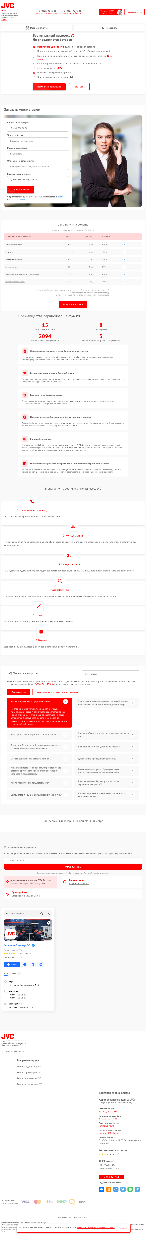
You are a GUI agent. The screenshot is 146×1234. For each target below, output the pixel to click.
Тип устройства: (15, 135)
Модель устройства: (17, 147)
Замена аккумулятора (13, 259)
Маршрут (14, 964)
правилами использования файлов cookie (96, 1227)
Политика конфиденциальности (73, 1217)
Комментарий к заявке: (19, 174)
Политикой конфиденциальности (96, 873)
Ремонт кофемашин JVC (29, 1078)
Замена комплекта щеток (15, 282)
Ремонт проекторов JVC (29, 1072)
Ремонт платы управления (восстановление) (22, 274)
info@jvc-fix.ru (106, 1125)
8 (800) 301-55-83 (108, 1118)
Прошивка (9, 252)
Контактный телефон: (18, 122)
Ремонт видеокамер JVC (29, 1066)
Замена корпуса (11, 267)
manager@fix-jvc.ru (109, 1133)
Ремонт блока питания (14, 244)
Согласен (123, 1228)
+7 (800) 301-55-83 (47, 11)
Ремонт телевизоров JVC (29, 1084)
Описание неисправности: (20, 160)
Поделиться (101, 1189)
